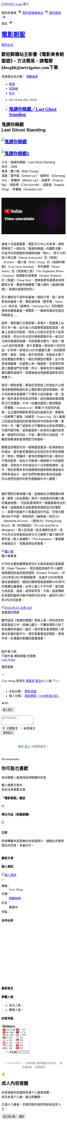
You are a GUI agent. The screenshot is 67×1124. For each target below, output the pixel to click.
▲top (4, 702)
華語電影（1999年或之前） (42, 696)
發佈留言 (8, 732)
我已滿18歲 (9, 1116)
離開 (21, 1116)
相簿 (12, 84)
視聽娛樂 (32, 76)
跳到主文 (7, 44)
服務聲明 (40, 1067)
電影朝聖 (13, 34)
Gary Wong (8, 659)
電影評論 (30, 691)
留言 (38, 680)
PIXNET (17, 1063)
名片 (12, 93)
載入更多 (8, 709)
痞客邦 (30, 680)
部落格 (13, 88)
